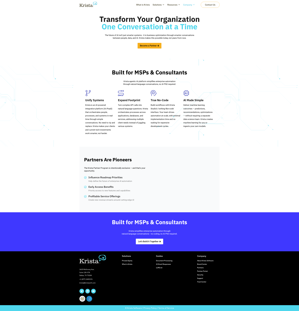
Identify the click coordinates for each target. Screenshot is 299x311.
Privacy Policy (150, 308)
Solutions (157, 4)
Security (200, 275)
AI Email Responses (163, 264)
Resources (172, 4)
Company (187, 4)
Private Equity (127, 261)
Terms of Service (166, 308)
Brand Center (202, 264)
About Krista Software (205, 261)
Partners (200, 268)
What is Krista (143, 4)
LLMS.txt (159, 268)
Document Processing (164, 261)
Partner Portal (202, 271)
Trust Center (201, 282)
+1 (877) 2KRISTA (86, 279)
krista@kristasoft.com (87, 283)
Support (200, 278)
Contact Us (210, 4)
